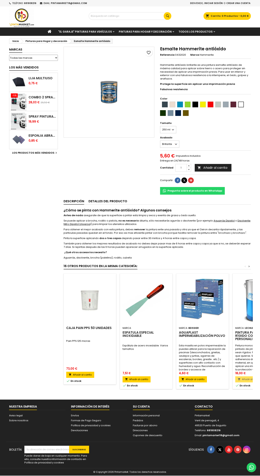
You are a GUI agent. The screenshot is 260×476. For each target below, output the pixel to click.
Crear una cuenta (238, 3)
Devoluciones (79, 430)
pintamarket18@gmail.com (69, 3)
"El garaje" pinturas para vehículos (85, 32)
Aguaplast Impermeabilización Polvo (202, 334)
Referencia (167, 55)
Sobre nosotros (18, 420)
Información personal (146, 415)
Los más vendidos (24, 67)
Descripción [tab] (74, 201)
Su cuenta (141, 406)
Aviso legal (16, 415)
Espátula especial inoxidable (138, 334)
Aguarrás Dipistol (224, 220)
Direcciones (140, 430)
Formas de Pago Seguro (86, 420)
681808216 (30, 3)
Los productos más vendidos (35, 153)
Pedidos (138, 420)
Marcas (15, 49)
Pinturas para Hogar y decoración (145, 32)
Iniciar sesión (213, 3)
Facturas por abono (145, 425)
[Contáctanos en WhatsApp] (251, 467)
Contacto (204, 406)
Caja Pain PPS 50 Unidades (89, 328)
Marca (194, 55)
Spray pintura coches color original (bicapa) (42, 116)
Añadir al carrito (212, 167)
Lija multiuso (41, 78)
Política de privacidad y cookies (91, 425)
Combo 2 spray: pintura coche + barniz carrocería (42, 97)
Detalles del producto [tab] (108, 201)
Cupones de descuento (147, 435)
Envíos (75, 415)
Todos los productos (196, 32)
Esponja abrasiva (42, 135)
